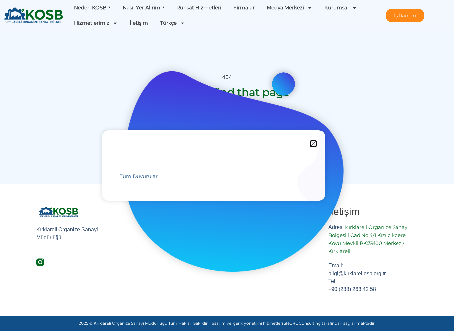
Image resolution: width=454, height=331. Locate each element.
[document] (227, 165)
